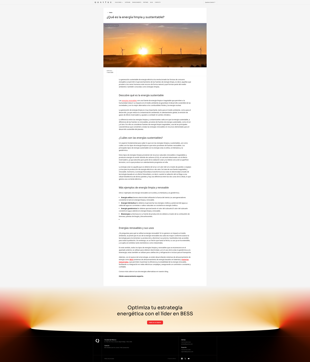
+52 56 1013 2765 (186, 349)
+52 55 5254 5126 (186, 342)
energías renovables (129, 100)
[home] (103, 2)
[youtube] (188, 358)
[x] (185, 358)
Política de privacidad (109, 358)
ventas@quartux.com (187, 344)
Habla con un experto (155, 322)
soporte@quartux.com (187, 351)
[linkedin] (182, 358)
